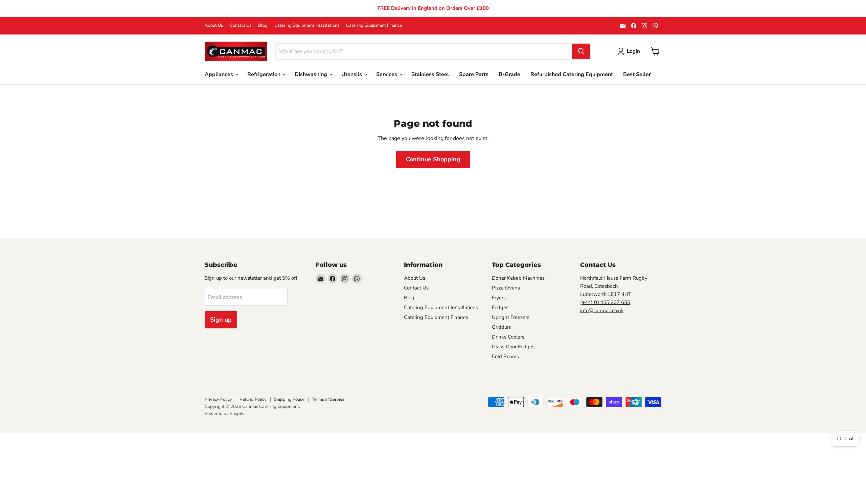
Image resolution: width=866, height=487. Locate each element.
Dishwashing (311, 74)
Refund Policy (253, 399)
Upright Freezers (510, 317)
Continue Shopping (433, 159)
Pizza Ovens (506, 287)
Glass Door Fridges (513, 346)
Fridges (500, 307)
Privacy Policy (218, 399)
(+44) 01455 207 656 (605, 302)
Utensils (352, 74)
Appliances (219, 74)
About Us (214, 25)
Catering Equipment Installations (306, 25)
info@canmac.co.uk (601, 310)
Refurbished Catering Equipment (571, 74)
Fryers (499, 297)
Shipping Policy (289, 399)
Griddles (501, 327)
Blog (263, 25)
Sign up (221, 320)
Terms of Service (328, 399)
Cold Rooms (505, 356)
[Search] (581, 51)
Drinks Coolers (508, 336)
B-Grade (509, 74)
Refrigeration (264, 74)
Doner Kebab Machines (518, 278)
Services (387, 74)
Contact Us (240, 25)
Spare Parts (473, 74)
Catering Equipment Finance (374, 25)
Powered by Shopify (225, 414)
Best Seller (637, 74)
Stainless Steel (430, 74)
